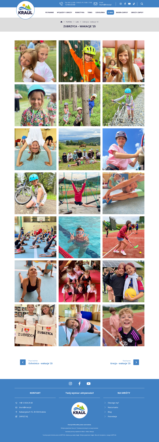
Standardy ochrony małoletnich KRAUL (75, 431)
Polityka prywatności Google (87, 435)
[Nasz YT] (129, 4)
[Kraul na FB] (125, 4)
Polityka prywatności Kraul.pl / (69, 428)
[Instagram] (121, 4)
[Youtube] (88, 383)
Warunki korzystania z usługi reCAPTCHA (105, 435)
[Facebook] (79, 383)
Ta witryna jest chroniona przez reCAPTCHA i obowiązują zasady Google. (61, 435)
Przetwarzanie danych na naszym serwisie (87, 428)
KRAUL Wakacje (90, 431)
